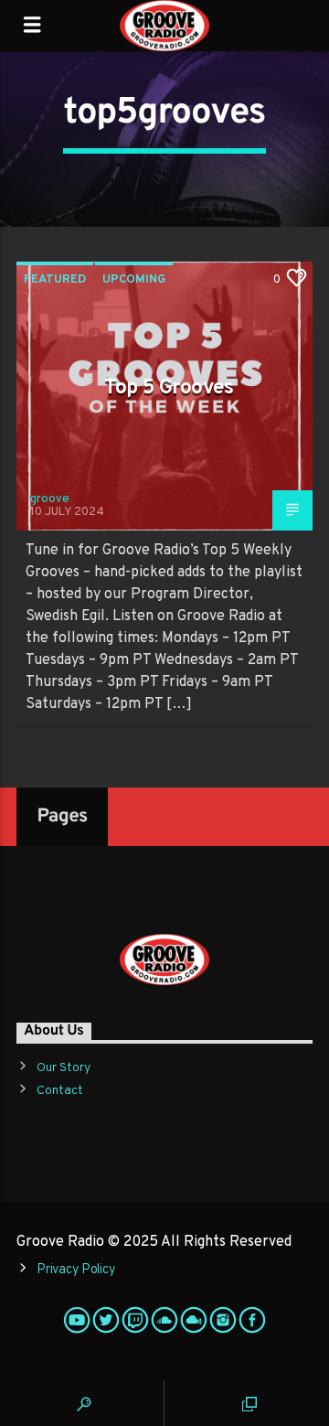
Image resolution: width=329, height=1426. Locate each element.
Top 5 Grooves (169, 388)
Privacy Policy (76, 1270)
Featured (55, 280)
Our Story (63, 1068)
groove (49, 499)
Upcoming (133, 280)
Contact (60, 1091)
